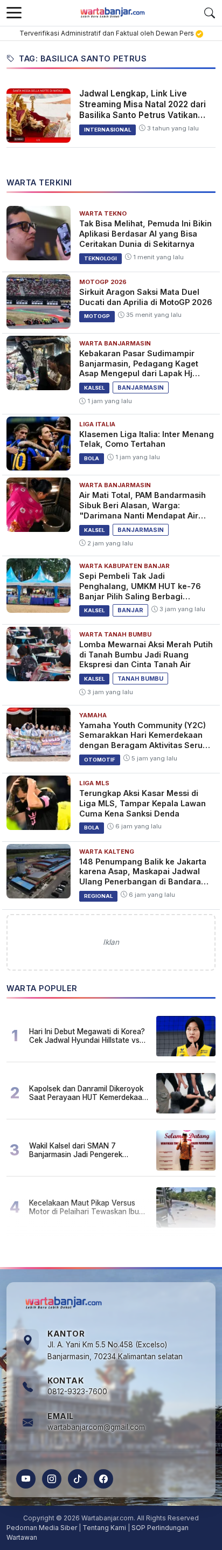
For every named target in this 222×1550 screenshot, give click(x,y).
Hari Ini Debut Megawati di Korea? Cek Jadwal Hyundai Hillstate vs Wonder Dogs (87, 1035)
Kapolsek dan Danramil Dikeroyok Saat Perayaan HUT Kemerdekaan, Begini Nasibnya (89, 1093)
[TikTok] (77, 1479)
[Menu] (14, 13)
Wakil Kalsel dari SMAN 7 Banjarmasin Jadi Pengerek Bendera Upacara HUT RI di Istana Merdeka (87, 1150)
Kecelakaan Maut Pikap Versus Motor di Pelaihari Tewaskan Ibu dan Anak (84, 1207)
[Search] (210, 13)
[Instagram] (51, 1479)
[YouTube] (26, 1479)
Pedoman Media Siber (41, 1528)
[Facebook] (103, 1479)
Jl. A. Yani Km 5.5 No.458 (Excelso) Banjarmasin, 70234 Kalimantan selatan (115, 1350)
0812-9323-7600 (77, 1391)
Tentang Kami (104, 1528)
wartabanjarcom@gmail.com (96, 1427)
